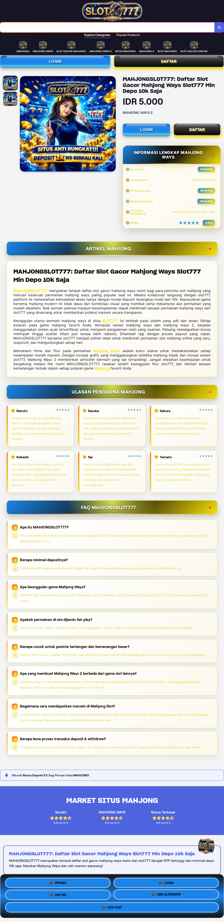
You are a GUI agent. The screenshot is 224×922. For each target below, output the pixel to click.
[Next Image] (112, 124)
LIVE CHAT (115, 907)
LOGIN (55, 61)
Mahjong (101, 368)
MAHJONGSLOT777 (30, 290)
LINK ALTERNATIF (169, 894)
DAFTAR (197, 129)
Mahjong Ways (106, 351)
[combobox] (107, 27)
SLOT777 (110, 321)
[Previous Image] (23, 124)
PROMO (60, 882)
